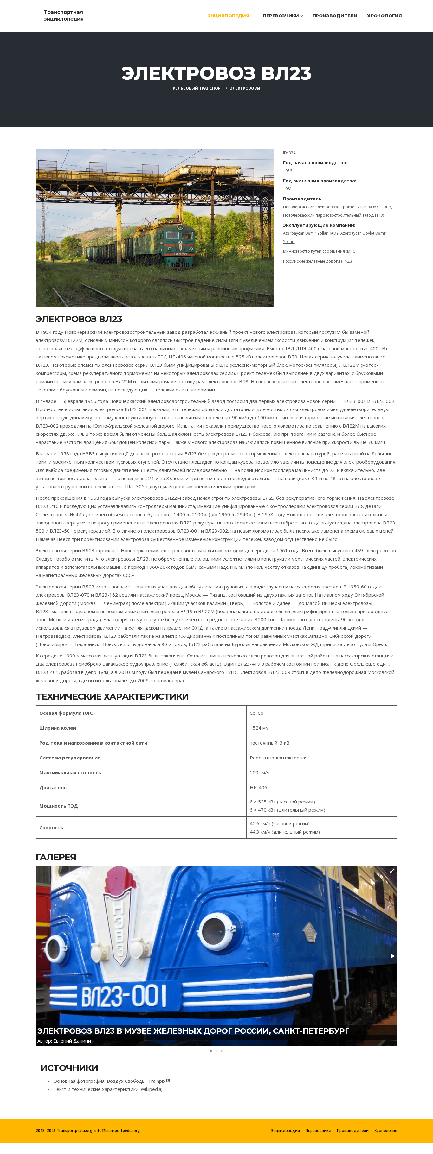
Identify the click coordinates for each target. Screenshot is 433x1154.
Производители (335, 16)
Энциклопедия (228, 16)
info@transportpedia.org (117, 1130)
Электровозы (245, 88)
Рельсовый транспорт (198, 88)
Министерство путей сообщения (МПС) (319, 251)
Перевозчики (281, 16)
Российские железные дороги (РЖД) (317, 261)
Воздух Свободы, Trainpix (136, 1081)
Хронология (384, 16)
